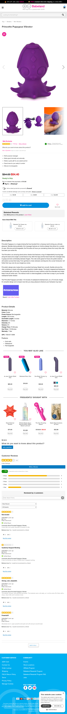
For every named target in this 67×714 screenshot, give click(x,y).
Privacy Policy (6, 681)
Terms (4, 677)
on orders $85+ (45, 2)
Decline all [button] (58, 706)
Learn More (27, 215)
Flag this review (7, 538)
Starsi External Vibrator (10, 423)
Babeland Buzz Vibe (25, 376)
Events (25, 662)
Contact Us (6, 665)
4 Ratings (15, 144)
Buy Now (10, 389)
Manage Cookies (7, 684)
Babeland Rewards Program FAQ (34, 674)
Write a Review (22, 144)
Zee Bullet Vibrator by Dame (41, 377)
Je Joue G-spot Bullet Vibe (56, 377)
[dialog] (52, 701)
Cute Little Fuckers (13, 297)
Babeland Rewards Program (32, 671)
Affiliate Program (29, 668)
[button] (3, 7)
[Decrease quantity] (3, 200)
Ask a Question (6, 150)
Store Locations (28, 665)
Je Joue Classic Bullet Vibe (10, 377)
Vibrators (9, 21)
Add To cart (27, 205)
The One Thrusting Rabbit (41, 423)
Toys (3, 21)
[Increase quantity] (10, 200)
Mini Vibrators (17, 21)
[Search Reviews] (62, 497)
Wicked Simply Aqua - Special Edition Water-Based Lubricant (25, 424)
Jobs (25, 677)
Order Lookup (6, 668)
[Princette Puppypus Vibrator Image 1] (33, 67)
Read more (47, 702)
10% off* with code (14, 2)
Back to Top (33, 645)
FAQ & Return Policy (9, 674)
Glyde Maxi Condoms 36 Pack (56, 423)
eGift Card (5, 662)
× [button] (63, 693)
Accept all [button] (46, 706)
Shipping (5, 671)
